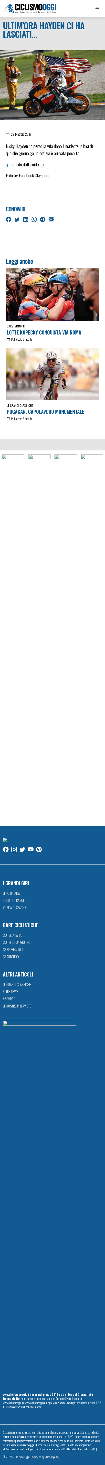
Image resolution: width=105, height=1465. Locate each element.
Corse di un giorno (16, 942)
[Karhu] (92, 638)
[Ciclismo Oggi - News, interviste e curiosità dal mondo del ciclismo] (29, 8)
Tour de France (14, 900)
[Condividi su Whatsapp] (35, 219)
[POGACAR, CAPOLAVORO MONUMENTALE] (52, 374)
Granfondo (11, 956)
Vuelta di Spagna (14, 907)
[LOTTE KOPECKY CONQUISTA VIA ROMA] (52, 294)
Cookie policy (52, 1457)
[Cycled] (65, 638)
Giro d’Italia (11, 893)
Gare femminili (16, 326)
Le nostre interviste (17, 1005)
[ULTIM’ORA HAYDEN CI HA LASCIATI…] (52, 85)
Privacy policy (37, 1457)
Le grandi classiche (20, 405)
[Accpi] (13, 638)
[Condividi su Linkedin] (26, 219)
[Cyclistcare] (39, 638)
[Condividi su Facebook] (9, 219)
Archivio (9, 998)
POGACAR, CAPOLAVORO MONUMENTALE (45, 411)
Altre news (10, 991)
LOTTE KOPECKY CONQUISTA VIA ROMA (44, 332)
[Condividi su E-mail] (52, 219)
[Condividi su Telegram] (43, 219)
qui (8, 164)
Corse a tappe (12, 935)
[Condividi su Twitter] (17, 219)
